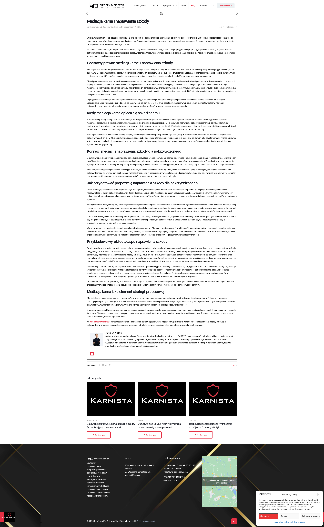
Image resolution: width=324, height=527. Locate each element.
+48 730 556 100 (226, 6)
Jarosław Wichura (110, 27)
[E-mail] (92, 354)
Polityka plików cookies (281, 522)
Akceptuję (264, 516)
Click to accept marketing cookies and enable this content (219, 481)
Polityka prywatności (297, 522)
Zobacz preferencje (311, 516)
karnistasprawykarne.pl (100, 322)
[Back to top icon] (234, 521)
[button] (319, 494)
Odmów (284, 516)
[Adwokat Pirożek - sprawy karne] (106, 5)
